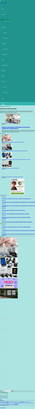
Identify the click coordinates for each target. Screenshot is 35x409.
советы (12, 404)
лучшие (22, 401)
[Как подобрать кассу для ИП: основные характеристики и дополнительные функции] (7, 158)
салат (10, 404)
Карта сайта (6, 38)
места (27, 401)
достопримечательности (13, 401)
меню (24, 401)
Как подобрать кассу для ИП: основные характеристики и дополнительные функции (16, 159)
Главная (5, 32)
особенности (2, 402)
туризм (16, 404)
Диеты (3, 76)
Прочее (3, 81)
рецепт (4, 404)
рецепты (7, 404)
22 (6, 396)
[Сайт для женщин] (3, 2)
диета (7, 401)
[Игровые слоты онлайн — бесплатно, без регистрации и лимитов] (9, 318)
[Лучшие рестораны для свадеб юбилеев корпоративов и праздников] (9, 308)
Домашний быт (5, 65)
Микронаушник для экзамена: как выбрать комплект (10, 168)
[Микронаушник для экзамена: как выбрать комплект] (7, 167)
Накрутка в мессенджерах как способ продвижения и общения (12, 176)
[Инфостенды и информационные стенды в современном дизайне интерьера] (9, 298)
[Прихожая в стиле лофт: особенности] (9, 328)
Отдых (3, 59)
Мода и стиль (4, 54)
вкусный (1, 401)
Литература (6, 92)
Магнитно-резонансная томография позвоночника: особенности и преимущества (16, 127)
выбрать (4, 401)
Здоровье (4, 43)
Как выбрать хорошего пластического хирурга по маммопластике (13, 142)
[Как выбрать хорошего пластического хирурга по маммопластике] (7, 141)
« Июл (1, 399)
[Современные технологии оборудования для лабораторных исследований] (9, 257)
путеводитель (1, 404)
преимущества (19, 402)
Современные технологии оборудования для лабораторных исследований (14, 150)
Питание (3, 70)
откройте (7, 402)
